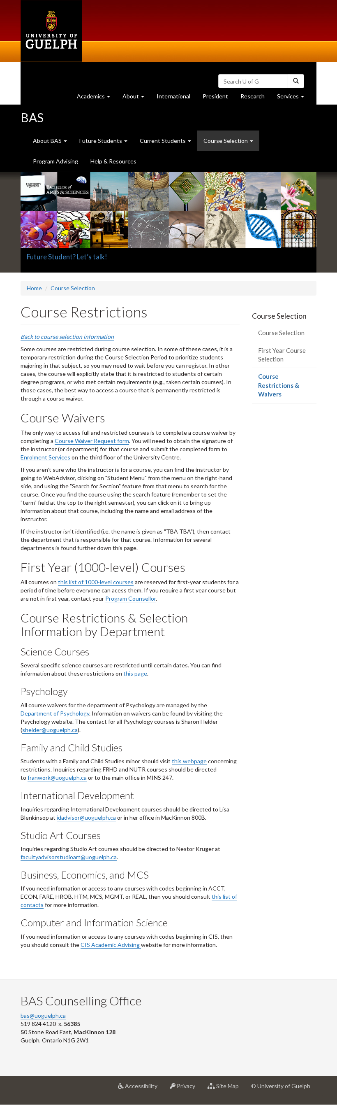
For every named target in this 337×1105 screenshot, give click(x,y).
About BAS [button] (48, 140)
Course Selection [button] (226, 140)
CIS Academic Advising (111, 944)
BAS (32, 117)
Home (34, 287)
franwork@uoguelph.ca (57, 777)
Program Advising (55, 161)
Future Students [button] (101, 140)
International (173, 96)
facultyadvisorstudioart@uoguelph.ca (69, 856)
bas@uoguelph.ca (43, 1015)
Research (255, 98)
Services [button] (293, 98)
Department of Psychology (55, 713)
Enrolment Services (45, 457)
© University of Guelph (280, 1085)
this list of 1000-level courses (96, 581)
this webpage (189, 761)
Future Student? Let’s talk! (67, 256)
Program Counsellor (130, 598)
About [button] (136, 98)
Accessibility (144, 1089)
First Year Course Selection (282, 355)
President (215, 96)
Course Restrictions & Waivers (281, 388)
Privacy (188, 1089)
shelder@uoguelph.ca (50, 729)
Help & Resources (113, 161)
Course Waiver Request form (92, 440)
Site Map (230, 1089)
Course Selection (73, 287)
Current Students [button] (163, 140)
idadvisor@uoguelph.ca (86, 817)
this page (135, 673)
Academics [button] (96, 98)
